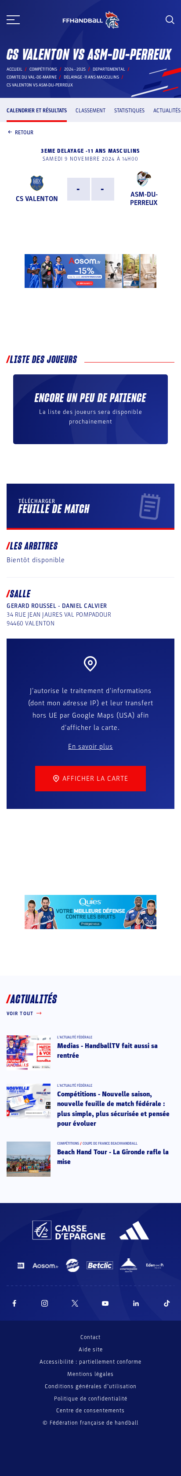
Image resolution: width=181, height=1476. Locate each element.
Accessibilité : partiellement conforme (90, 1361)
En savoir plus (90, 746)
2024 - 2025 (75, 69)
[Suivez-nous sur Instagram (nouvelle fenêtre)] (44, 1303)
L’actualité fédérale (74, 1037)
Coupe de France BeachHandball (110, 1144)
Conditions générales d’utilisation (91, 1386)
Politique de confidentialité (90, 1398)
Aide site (91, 1349)
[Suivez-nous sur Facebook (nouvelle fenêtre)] (14, 1303)
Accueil (14, 69)
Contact (90, 1337)
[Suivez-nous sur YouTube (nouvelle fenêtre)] (105, 1303)
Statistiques (129, 111)
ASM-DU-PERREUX (144, 198)
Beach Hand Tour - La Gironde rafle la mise (113, 1157)
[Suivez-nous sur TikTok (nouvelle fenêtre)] (166, 1303)
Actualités (167, 111)
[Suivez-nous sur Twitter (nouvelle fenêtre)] (75, 1303)
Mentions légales (90, 1374)
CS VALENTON (37, 198)
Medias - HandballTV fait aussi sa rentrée (107, 1050)
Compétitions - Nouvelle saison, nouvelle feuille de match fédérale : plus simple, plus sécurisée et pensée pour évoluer (113, 1109)
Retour (24, 132)
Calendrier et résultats (37, 111)
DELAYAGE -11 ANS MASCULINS (91, 77)
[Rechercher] (170, 19)
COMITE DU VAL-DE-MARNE (32, 77)
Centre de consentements (90, 1411)
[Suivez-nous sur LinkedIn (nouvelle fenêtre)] (136, 1303)
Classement (90, 111)
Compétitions (43, 69)
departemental (109, 69)
